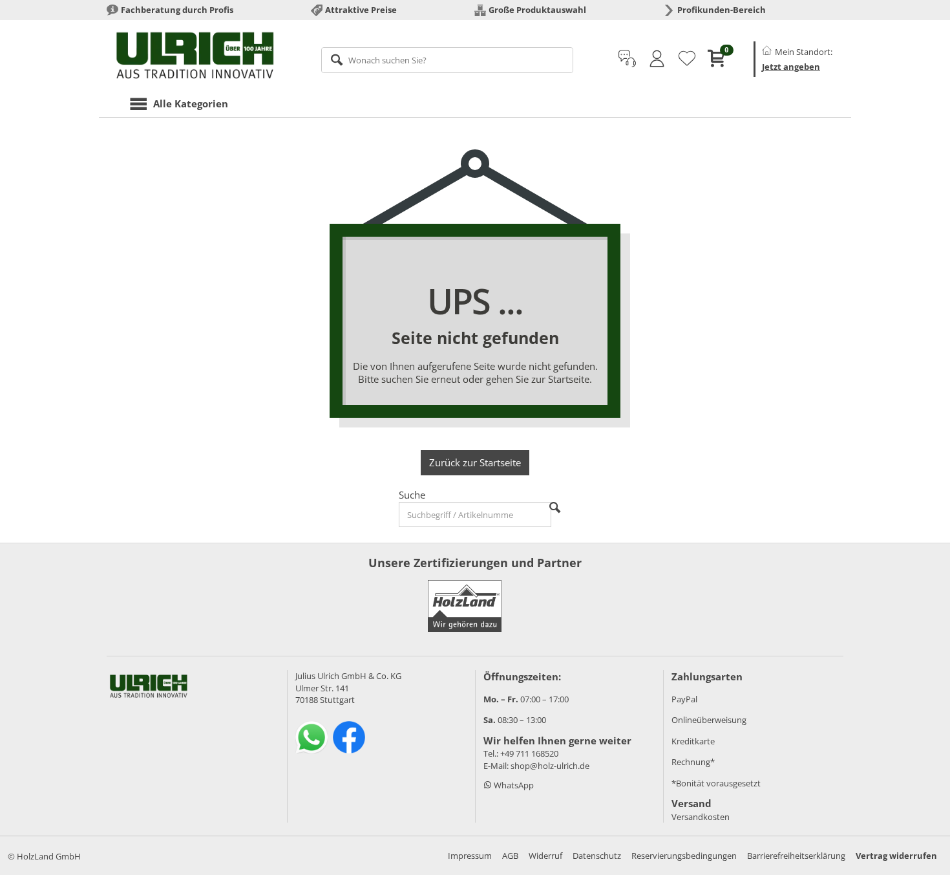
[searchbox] (447, 60)
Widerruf (545, 855)
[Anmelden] (657, 59)
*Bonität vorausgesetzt (716, 783)
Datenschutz (597, 855)
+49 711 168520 (529, 753)
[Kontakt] (627, 58)
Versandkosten (700, 817)
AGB (510, 855)
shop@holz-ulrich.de (550, 766)
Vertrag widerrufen (896, 855)
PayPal (684, 699)
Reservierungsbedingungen (684, 855)
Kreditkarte (693, 741)
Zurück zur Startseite (475, 462)
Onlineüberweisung (708, 720)
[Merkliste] (687, 58)
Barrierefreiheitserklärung (796, 855)
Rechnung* (693, 762)
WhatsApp (513, 785)
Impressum (470, 855)
